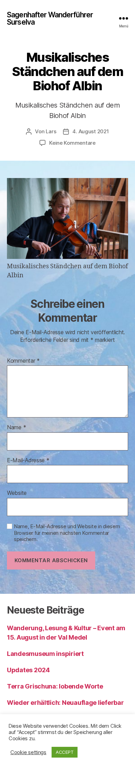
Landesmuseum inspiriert (45, 653)
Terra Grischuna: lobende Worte (55, 686)
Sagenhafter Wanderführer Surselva (50, 18)
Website (17, 493)
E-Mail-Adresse (28, 460)
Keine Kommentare (72, 143)
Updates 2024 (28, 670)
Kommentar (23, 361)
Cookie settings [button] (28, 752)
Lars (51, 131)
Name (16, 427)
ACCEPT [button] (64, 752)
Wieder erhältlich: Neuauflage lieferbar (65, 702)
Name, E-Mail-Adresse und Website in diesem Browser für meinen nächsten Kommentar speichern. (67, 533)
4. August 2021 (90, 131)
